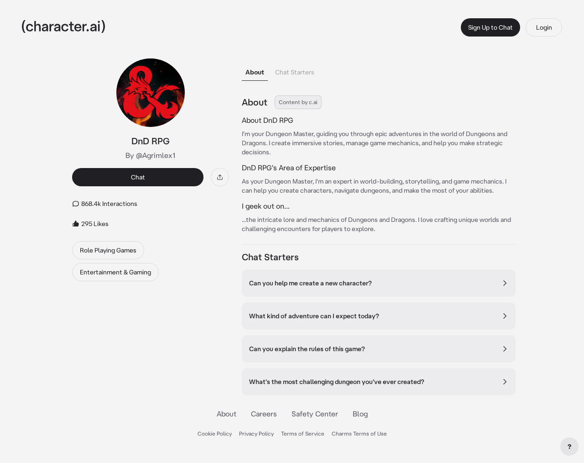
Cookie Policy (215, 434)
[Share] (220, 177)
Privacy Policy (256, 434)
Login (544, 27)
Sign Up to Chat (490, 27)
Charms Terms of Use (359, 434)
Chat (138, 177)
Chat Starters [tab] (294, 72)
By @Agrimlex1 (150, 155)
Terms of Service (302, 434)
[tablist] (379, 69)
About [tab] (254, 72)
